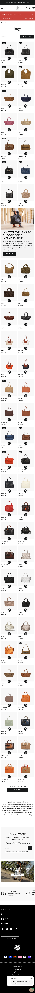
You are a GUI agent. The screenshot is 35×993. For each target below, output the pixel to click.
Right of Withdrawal (17, 975)
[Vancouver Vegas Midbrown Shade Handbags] (9, 554)
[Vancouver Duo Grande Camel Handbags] (26, 744)
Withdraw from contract (9, 938)
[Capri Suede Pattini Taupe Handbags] (9, 673)
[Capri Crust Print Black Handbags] (26, 316)
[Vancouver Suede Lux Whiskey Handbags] (26, 768)
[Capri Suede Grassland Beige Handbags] (26, 121)
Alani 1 (3, 660)
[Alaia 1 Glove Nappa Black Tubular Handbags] (9, 577)
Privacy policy (17, 969)
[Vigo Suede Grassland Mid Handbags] (9, 268)
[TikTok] (16, 929)
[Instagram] (7, 929)
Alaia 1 (20, 565)
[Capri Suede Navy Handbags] (26, 97)
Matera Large (22, 61)
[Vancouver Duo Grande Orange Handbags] (9, 768)
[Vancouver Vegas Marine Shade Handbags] (26, 720)
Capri (2, 108)
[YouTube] (11, 929)
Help (3, 914)
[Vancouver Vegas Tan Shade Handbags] (9, 744)
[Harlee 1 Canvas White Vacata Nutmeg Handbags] (26, 339)
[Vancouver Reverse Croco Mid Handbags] (26, 506)
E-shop (4, 919)
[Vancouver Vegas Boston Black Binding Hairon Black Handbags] (26, 530)
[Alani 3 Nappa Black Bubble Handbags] (26, 601)
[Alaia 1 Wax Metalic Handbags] (26, 554)
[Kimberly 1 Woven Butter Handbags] (26, 482)
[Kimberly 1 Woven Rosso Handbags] (9, 506)
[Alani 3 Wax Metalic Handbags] (26, 625)
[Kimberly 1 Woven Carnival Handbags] (26, 696)
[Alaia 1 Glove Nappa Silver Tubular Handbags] (26, 577)
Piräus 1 (3, 84)
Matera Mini (4, 156)
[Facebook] (2, 929)
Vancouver (21, 517)
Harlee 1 (3, 351)
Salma (19, 203)
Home (2, 22)
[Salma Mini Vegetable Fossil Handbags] (26, 268)
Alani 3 (20, 612)
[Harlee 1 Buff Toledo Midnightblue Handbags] (26, 363)
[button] (17, 875)
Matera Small (5, 61)
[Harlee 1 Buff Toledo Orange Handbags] (9, 363)
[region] (17, 2)
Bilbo (19, 303)
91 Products (5, 37)
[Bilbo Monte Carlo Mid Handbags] (26, 292)
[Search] (29, 8)
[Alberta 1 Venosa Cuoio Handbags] (26, 387)
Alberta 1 (4, 398)
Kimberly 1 (4, 493)
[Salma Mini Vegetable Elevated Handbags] (9, 292)
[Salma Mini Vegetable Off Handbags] (26, 192)
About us (5, 909)
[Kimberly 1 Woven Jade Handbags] (9, 720)
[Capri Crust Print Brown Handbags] (9, 316)
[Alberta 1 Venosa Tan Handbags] (26, 411)
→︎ (29, 848)
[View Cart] (32, 8)
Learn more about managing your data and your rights (16, 851)
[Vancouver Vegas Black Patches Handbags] (9, 530)
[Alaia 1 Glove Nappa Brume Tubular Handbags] (9, 601)
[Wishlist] (26, 8)
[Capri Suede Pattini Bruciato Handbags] (26, 673)
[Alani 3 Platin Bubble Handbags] (9, 625)
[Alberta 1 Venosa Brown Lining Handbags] (9, 411)
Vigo (2, 203)
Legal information (17, 972)
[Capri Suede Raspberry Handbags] (9, 121)
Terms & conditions (17, 966)
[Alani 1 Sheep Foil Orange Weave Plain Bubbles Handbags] (9, 649)
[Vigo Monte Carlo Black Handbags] (9, 192)
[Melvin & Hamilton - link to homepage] (17, 8)
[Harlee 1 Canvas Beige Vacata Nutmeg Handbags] (9, 339)
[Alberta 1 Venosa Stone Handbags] (9, 696)
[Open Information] (32, 14)
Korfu (20, 660)
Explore (5, 924)
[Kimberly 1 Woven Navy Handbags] (9, 482)
